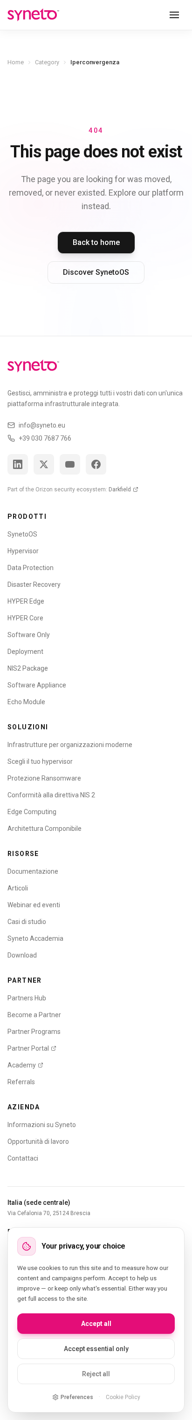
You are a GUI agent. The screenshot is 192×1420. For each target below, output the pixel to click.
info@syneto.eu (42, 425)
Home (15, 62)
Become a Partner (34, 1015)
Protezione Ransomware (44, 778)
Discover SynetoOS (96, 272)
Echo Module (26, 702)
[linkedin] (17, 464)
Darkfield (120, 489)
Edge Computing (31, 811)
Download (22, 955)
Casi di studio (26, 921)
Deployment (25, 651)
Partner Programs (34, 1031)
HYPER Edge (25, 601)
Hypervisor (23, 551)
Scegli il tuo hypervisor (40, 761)
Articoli (17, 888)
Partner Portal (28, 1048)
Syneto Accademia (35, 938)
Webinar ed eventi (33, 905)
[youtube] (70, 464)
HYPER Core (25, 618)
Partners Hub (26, 998)
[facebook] (96, 464)
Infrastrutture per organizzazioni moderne (69, 744)
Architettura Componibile (44, 828)
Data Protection (30, 567)
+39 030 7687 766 (45, 438)
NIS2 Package (27, 668)
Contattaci (22, 1158)
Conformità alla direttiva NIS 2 (51, 795)
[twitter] (44, 464)
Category (47, 62)
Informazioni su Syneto (41, 1124)
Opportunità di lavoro (38, 1141)
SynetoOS (22, 534)
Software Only (28, 635)
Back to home (96, 242)
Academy (21, 1065)
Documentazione (32, 871)
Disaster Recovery (34, 584)
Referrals (21, 1082)
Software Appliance (36, 685)
